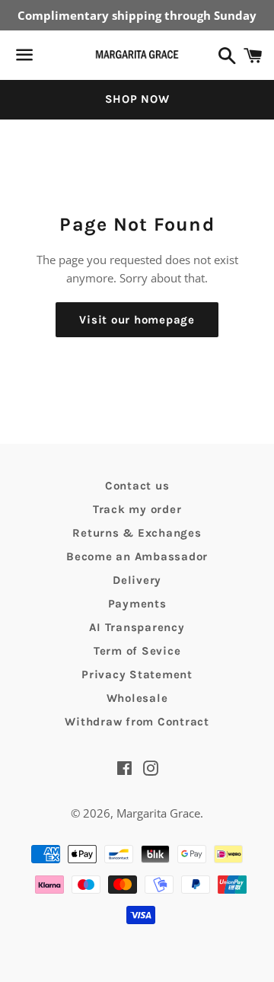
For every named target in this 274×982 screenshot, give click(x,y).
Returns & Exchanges (136, 533)
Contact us (137, 486)
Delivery (137, 580)
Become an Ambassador (137, 556)
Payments (137, 604)
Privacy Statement (137, 674)
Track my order (137, 509)
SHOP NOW (137, 99)
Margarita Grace (158, 813)
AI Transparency (136, 627)
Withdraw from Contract (137, 722)
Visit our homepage (137, 320)
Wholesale (137, 698)
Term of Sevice (137, 651)
